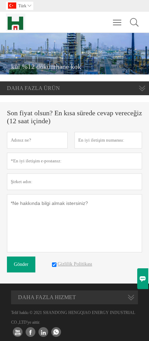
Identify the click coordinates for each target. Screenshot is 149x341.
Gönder (21, 264)
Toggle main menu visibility (117, 22)
